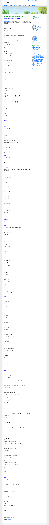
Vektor (34, 41)
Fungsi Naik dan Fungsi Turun (37, 60)
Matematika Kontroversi (37, 27)
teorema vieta (17, 33)
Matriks (34, 28)
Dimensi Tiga (35, 18)
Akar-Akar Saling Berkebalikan (38, 56)
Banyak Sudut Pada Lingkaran (37, 65)
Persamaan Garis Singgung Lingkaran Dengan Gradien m (37, 47)
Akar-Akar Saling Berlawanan (38, 66)
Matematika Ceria (36, 26)
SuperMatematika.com (6, 523)
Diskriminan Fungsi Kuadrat (37, 54)
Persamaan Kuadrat (36, 31)
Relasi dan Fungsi (36, 34)
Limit (34, 24)
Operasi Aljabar (35, 30)
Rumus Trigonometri (36, 50)
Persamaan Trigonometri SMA (38, 59)
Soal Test (34, 36)
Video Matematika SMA (36, 42)
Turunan (34, 39)
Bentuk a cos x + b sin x (36, 69)
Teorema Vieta (35, 62)
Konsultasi (37, 0)
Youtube (27, 0)
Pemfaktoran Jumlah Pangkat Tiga (38, 55)
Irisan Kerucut (35, 23)
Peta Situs (32, 0)
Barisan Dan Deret (36, 17)
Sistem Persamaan (36, 35)
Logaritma (34, 25)
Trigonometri (35, 38)
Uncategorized (35, 40)
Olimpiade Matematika (36, 29)
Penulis (35, 0)
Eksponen (34, 19)
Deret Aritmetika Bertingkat (37, 61)
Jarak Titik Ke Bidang (36, 48)
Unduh (41, 0)
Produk (29, 0)
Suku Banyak (9, 519)
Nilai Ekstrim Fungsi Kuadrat (37, 49)
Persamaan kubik (6, 21)
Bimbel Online (44, 0)
